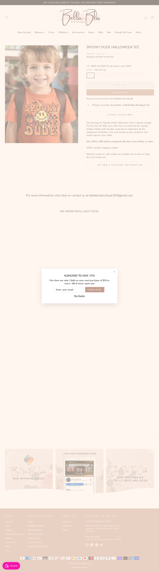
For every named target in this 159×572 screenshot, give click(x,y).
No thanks (79, 295)
